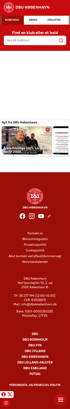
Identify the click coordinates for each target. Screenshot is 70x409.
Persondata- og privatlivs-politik (35, 385)
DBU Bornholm (35, 339)
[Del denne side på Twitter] (10, 395)
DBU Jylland (35, 351)
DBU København (35, 356)
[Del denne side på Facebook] (3, 395)
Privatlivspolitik (35, 244)
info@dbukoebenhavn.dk (39, 304)
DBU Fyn (35, 345)
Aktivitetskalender (35, 262)
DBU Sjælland (35, 368)
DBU (35, 334)
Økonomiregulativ (35, 239)
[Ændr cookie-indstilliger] (6, 403)
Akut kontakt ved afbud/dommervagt (35, 256)
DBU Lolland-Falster (35, 362)
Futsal (35, 374)
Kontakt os (35, 233)
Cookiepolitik (35, 250)
